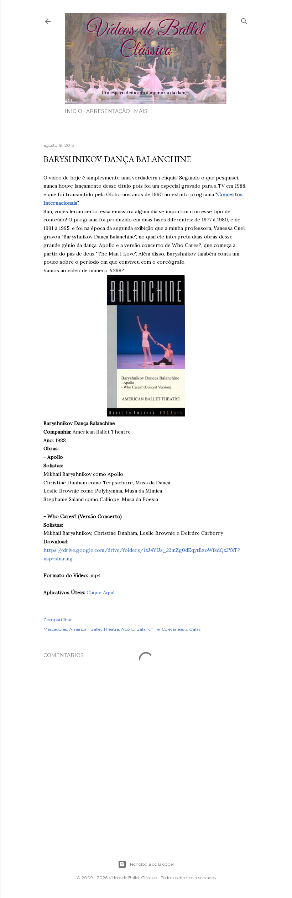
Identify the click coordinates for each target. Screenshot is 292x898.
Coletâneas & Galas (181, 629)
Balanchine (148, 629)
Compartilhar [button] (57, 619)
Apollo (127, 629)
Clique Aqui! (100, 592)
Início (73, 111)
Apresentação (108, 111)
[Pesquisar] (244, 20)
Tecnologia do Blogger (151, 864)
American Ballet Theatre (94, 629)
